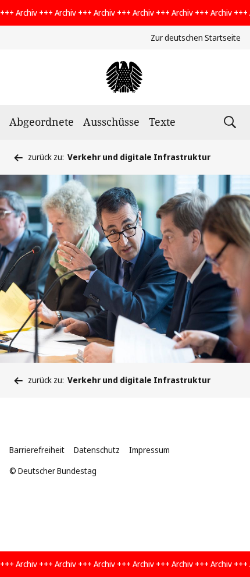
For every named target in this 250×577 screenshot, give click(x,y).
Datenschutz (97, 449)
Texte (162, 122)
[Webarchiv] (125, 77)
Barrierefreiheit (37, 449)
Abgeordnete (41, 122)
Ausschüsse (111, 122)
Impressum (149, 449)
